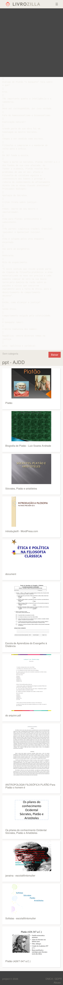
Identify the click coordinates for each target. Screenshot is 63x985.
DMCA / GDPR (54, 979)
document (10, 574)
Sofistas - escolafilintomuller (20, 918)
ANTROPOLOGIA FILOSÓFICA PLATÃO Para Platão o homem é (30, 786)
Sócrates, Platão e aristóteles (21, 488)
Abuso (57, 982)
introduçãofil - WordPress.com (21, 531)
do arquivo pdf (13, 715)
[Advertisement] (31, 42)
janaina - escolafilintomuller (20, 875)
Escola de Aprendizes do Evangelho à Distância (26, 644)
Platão (8, 403)
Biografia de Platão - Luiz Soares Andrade (28, 445)
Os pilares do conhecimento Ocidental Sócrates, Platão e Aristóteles (26, 831)
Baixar (54, 354)
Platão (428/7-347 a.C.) (18, 961)
